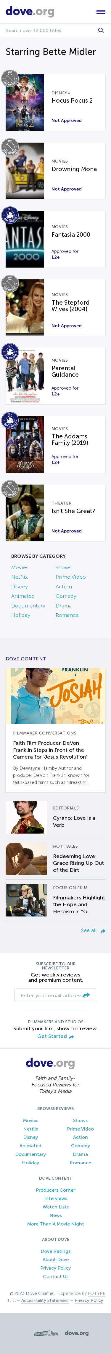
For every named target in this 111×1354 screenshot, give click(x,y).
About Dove (56, 1259)
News (55, 1215)
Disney (19, 587)
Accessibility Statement (45, 1300)
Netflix (19, 577)
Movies (19, 567)
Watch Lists (56, 1206)
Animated (23, 596)
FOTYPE (96, 1293)
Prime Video (71, 577)
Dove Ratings (55, 1251)
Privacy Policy (55, 1267)
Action (64, 587)
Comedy (66, 596)
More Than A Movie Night (55, 1223)
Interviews (55, 1198)
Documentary (28, 606)
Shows (63, 567)
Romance (67, 615)
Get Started (52, 1036)
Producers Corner (55, 1190)
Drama (64, 606)
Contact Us (55, 1276)
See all (89, 930)
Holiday (20, 615)
